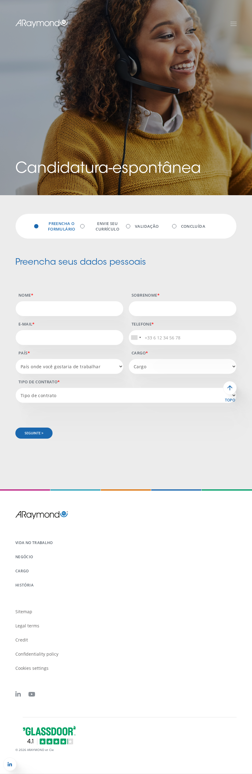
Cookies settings (32, 668)
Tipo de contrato (37, 382)
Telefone (142, 324)
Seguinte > (34, 433)
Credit (21, 640)
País (23, 353)
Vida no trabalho (34, 542)
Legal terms (27, 626)
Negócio (24, 556)
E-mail (25, 324)
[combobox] (136, 337)
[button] (10, 764)
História (24, 585)
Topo (230, 400)
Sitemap (23, 611)
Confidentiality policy (36, 654)
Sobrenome (144, 295)
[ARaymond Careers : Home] (41, 23)
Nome (24, 295)
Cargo (139, 353)
